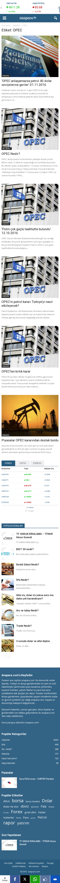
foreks (6, 812)
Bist (3, 744)
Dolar (47, 800)
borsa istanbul (33, 801)
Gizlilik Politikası (19, 866)
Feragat (50, 863)
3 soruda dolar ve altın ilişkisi (33, 641)
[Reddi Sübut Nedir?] (8, 569)
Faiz (43, 806)
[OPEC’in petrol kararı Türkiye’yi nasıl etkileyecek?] (30, 277)
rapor (9, 822)
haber (42, 812)
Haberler (5, 76)
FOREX (8, 463)
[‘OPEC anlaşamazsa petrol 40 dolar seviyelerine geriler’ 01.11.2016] (30, 56)
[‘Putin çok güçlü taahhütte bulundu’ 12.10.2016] (30, 204)
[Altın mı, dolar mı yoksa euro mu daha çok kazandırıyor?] (8, 599)
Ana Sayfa (8, 863)
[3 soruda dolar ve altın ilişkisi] (8, 645)
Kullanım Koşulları (36, 863)
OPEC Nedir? (11, 154)
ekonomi (35, 806)
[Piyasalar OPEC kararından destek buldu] (30, 415)
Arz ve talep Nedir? (27, 610)
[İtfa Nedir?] (8, 584)
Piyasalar (7, 772)
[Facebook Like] (45, 879)
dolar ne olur (11, 806)
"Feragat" (31, 511)
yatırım (23, 823)
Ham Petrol (39, 3)
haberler (8, 817)
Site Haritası (34, 866)
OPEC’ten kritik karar (16, 371)
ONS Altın (11, 3)
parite (33, 818)
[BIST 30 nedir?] (8, 553)
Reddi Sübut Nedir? (27, 564)
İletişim (45, 866)
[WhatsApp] (35, 879)
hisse (18, 817)
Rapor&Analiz (8, 763)
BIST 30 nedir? (25, 549)
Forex (31, 507)
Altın (6, 801)
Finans (51, 806)
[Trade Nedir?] (8, 630)
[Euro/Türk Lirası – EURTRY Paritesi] (9, 782)
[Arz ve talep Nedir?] (8, 615)
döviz (25, 806)
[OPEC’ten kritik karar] (30, 346)
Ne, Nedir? (6, 148)
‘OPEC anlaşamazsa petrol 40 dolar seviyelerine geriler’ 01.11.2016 (27, 83)
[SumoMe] (55, 879)
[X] (25, 879)
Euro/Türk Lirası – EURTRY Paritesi (36, 779)
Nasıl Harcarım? (9, 758)
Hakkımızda (21, 863)
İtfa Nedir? (22, 579)
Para (25, 817)
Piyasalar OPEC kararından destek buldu (30, 440)
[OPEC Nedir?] (30, 129)
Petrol (42, 817)
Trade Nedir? (24, 625)
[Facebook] (15, 879)
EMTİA (23, 463)
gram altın (30, 812)
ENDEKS (37, 463)
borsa (18, 800)
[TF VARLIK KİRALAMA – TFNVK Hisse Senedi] (8, 538)
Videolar (6, 753)
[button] (55, 18)
